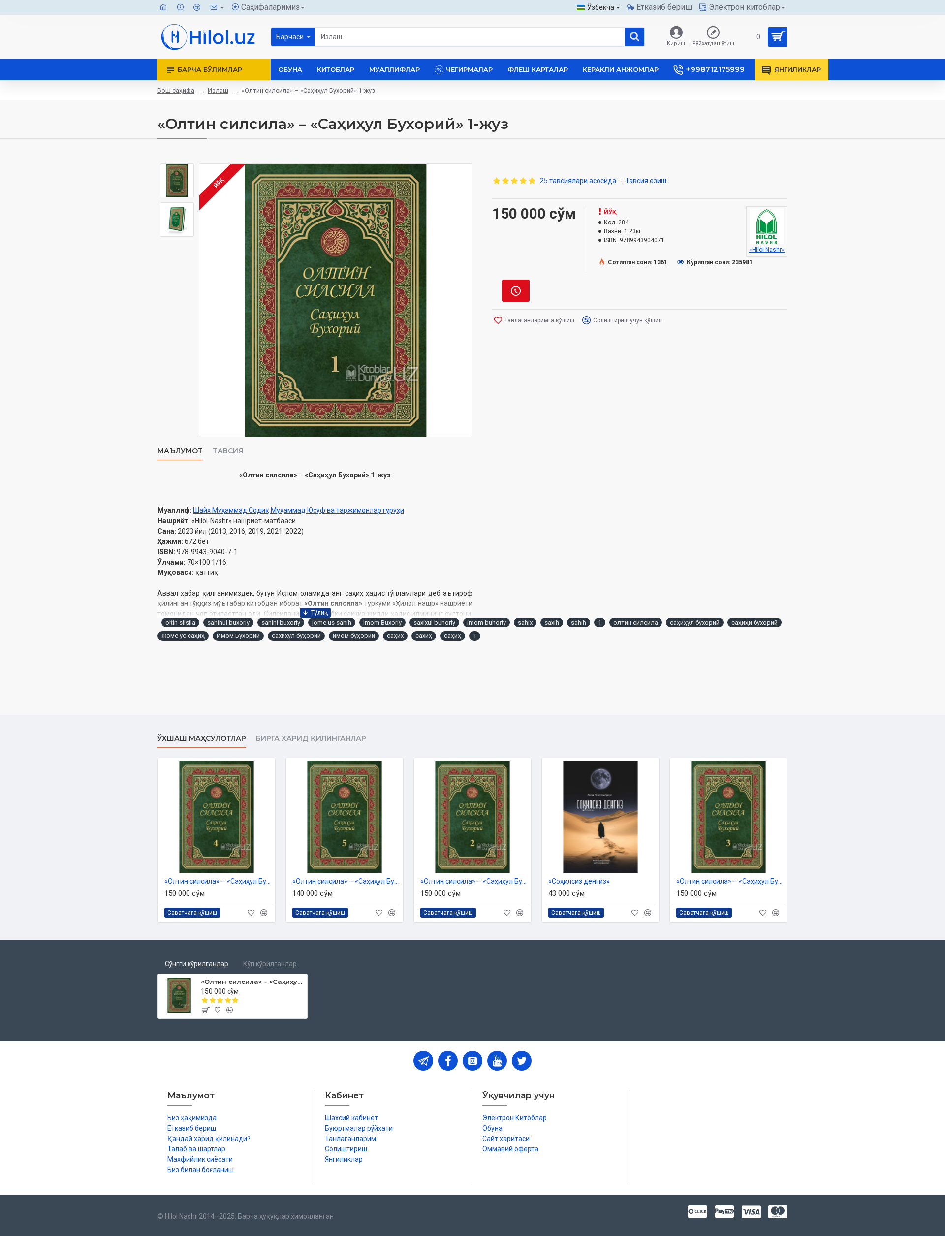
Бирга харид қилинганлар (311, 738)
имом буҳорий (354, 635)
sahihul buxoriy (228, 622)
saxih (551, 622)
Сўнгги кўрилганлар (196, 964)
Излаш (218, 90)
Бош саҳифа (176, 90)
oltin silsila (180, 622)
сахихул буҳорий (296, 635)
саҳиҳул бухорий (695, 622)
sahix (525, 622)
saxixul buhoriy (434, 622)
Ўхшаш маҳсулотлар (202, 738)
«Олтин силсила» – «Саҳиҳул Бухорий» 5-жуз (346, 881)
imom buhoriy (486, 622)
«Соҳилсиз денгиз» (579, 881)
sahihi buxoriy (280, 622)
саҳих (395, 635)
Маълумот (180, 451)
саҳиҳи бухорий (754, 622)
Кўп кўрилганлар (270, 964)
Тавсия (228, 451)
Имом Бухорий (238, 635)
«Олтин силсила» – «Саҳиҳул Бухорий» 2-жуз (474, 881)
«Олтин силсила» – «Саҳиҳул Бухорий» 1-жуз (252, 981)
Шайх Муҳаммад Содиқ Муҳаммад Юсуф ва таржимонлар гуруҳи (298, 510)
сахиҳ (423, 635)
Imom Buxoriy (382, 622)
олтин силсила (635, 622)
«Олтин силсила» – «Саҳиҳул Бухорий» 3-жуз (730, 881)
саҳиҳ (452, 635)
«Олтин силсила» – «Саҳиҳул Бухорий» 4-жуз (218, 881)
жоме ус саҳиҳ (183, 635)
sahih (578, 622)
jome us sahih (331, 622)
